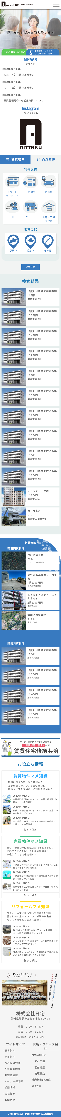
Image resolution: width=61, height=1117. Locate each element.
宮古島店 (39, 1067)
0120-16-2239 (34, 1031)
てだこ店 (39, 1061)
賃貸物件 (18, 159)
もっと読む (30, 829)
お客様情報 (11, 1075)
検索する (30, 267)
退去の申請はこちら (14, 52)
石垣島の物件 (13, 1069)
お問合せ (10, 1099)
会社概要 (10, 1093)
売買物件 (48, 159)
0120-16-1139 (43, 53)
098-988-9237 (37, 1036)
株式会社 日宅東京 (41, 1079)
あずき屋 (36, 1085)
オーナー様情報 (14, 1081)
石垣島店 (39, 1073)
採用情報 (10, 1087)
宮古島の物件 (13, 1063)
